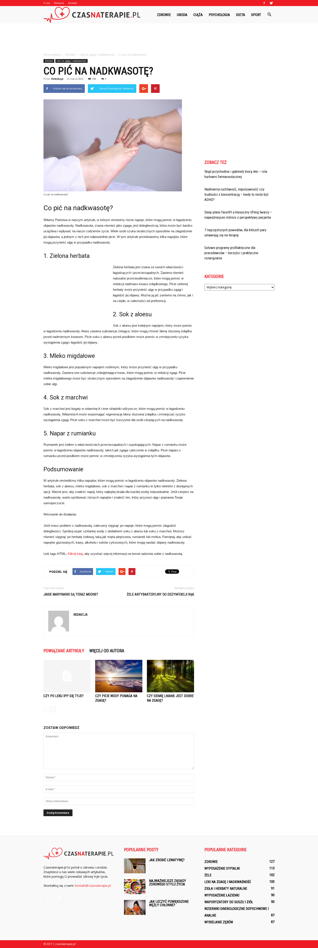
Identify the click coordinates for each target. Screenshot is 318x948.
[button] (269, 15)
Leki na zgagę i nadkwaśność (71, 60)
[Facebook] (264, 3)
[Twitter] (271, 3)
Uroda (182, 15)
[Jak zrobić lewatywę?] (135, 865)
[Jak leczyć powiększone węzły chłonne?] (135, 907)
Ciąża (198, 15)
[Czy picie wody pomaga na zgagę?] (118, 676)
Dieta (240, 15)
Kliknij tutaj (75, 554)
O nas (46, 3)
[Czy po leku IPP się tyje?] (67, 676)
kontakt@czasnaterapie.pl (93, 885)
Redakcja (57, 78)
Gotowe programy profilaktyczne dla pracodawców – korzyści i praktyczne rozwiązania (231, 252)
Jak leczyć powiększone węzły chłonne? (169, 903)
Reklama (59, 3)
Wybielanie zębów (218, 922)
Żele (207, 875)
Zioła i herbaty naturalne (225, 889)
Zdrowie (164, 15)
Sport (256, 15)
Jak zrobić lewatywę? (167, 860)
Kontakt (72, 3)
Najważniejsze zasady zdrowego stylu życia (167, 882)
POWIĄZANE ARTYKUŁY (63, 650)
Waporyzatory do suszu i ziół (228, 902)
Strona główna (52, 55)
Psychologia (219, 15)
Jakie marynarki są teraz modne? (70, 594)
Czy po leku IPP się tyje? (63, 696)
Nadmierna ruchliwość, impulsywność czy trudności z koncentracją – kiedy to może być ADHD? (236, 194)
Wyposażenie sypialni (222, 868)
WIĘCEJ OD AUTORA (106, 650)
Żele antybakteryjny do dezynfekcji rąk (160, 594)
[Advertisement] (159, 38)
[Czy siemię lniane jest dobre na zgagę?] (170, 676)
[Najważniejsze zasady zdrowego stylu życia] (135, 886)
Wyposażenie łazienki (221, 895)
